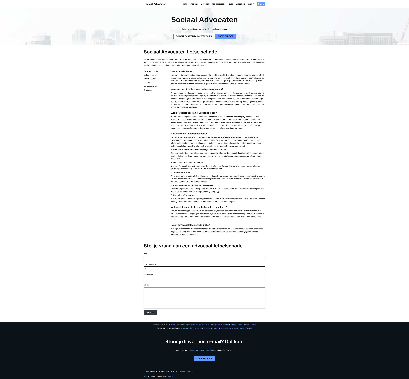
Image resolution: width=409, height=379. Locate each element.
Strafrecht (249, 328)
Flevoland (246, 324)
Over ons (194, 4)
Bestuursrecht (207, 328)
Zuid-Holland (171, 324)
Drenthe (240, 324)
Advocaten (205, 4)
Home (185, 4)
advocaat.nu (201, 65)
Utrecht (206, 324)
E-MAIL (261, 4)
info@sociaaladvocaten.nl (201, 350)
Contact (251, 4)
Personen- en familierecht (237, 328)
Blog (231, 4)
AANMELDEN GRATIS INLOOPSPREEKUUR (194, 36)
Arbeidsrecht (185, 328)
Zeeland (253, 324)
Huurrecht (216, 328)
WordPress (171, 376)
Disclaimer (190, 371)
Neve (146, 376)
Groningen (233, 324)
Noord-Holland (181, 324)
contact (172, 65)
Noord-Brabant (190, 324)
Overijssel (213, 324)
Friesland (226, 324)
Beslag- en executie (196, 328)
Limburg (219, 324)
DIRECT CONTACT (225, 36)
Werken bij (240, 4)
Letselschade (224, 328)
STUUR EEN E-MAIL (204, 358)
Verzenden (150, 313)
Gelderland (199, 324)
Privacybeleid (181, 371)
